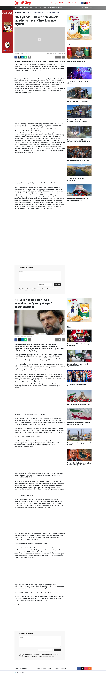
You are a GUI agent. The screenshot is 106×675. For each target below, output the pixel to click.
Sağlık (44, 7)
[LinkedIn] (22, 57)
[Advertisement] (39, 106)
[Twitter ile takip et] (85, 3)
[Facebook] (15, 57)
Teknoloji (54, 7)
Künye (44, 668)
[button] (56, 57)
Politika (35, 7)
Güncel (20, 7)
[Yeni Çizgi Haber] (23, 2)
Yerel (31, 7)
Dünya (15, 7)
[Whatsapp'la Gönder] (25, 57)
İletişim (49, 668)
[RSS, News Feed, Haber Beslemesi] (90, 668)
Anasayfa (18, 12)
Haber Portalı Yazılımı (22, 672)
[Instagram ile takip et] (87, 3)
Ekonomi (26, 7)
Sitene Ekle (63, 668)
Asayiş (60, 7)
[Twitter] (19, 57)
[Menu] (91, 8)
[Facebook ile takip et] (82, 3)
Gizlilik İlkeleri (56, 668)
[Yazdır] (29, 57)
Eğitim (49, 7)
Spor (40, 7)
